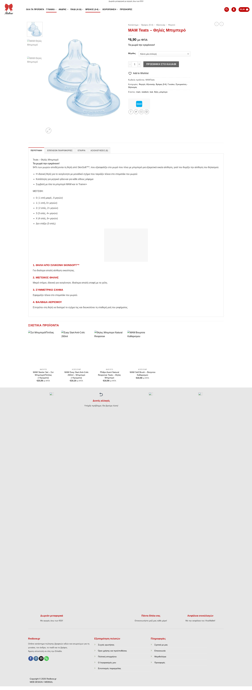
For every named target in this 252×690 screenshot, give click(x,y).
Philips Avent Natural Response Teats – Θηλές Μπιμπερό (109, 375)
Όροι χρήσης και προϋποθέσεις (112, 651)
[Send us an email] (41, 658)
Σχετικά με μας (161, 645)
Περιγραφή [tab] (36, 150)
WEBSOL (48, 682)
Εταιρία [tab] (81, 150)
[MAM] (139, 103)
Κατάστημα (133, 25)
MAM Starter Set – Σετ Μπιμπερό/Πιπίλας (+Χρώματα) (43, 375)
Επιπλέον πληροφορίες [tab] (60, 150)
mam (138, 92)
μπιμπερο (163, 92)
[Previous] (49, 78)
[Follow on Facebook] (30, 658)
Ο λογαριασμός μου (107, 662)
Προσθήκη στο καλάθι (161, 64)
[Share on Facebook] (130, 111)
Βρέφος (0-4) (91, 9)
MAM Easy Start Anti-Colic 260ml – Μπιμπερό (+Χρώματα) (76, 375)
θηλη (156, 92)
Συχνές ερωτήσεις (106, 645)
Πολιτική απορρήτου (107, 656)
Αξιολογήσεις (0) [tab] (99, 150)
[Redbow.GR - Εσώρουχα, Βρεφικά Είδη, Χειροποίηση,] (12, 9)
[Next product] (217, 24)
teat (151, 92)
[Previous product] (221, 24)
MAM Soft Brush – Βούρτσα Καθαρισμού (142, 373)
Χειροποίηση (109, 9)
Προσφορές (126, 9)
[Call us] (46, 658)
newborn (145, 92)
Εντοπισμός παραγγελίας (109, 668)
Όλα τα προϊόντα (35, 9)
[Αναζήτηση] (226, 9)
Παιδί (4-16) (75, 9)
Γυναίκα (50, 9)
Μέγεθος (132, 53)
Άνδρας (62, 9)
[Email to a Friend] (141, 111)
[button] (233, 9)
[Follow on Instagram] (36, 658)
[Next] (118, 78)
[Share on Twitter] (136, 111)
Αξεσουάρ (160, 25)
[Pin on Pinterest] (146, 111)
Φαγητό (171, 25)
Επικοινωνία (160, 651)
